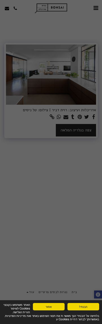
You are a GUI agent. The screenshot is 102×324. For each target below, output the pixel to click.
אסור (49, 306)
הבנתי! (83, 306)
